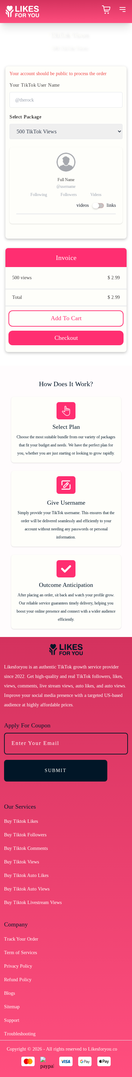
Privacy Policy (18, 966)
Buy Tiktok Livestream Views (33, 902)
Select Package (25, 116)
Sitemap (12, 1006)
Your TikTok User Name (34, 85)
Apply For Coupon (27, 725)
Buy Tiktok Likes (21, 821)
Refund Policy (17, 979)
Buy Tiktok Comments (26, 848)
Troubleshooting (20, 1033)
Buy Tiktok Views (21, 861)
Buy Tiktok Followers (25, 834)
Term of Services (20, 952)
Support (11, 1020)
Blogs (9, 993)
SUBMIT (56, 770)
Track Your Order (21, 939)
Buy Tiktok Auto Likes (26, 875)
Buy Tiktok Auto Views (26, 889)
